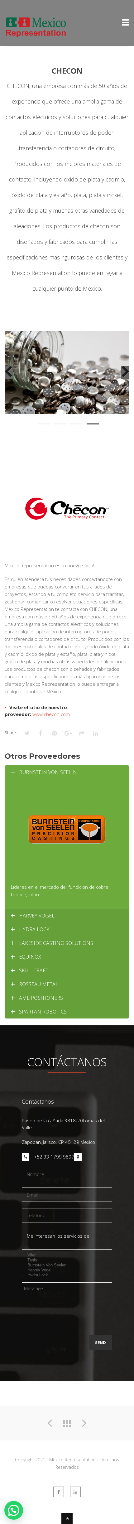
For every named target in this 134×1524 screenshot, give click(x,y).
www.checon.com (50, 714)
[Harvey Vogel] (67, 1270)
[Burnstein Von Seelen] (67, 1265)
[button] (13, 1510)
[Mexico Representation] (36, 34)
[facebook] (58, 1492)
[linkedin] (75, 1492)
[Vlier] (67, 1255)
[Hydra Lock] (67, 1275)
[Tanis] (67, 1260)
